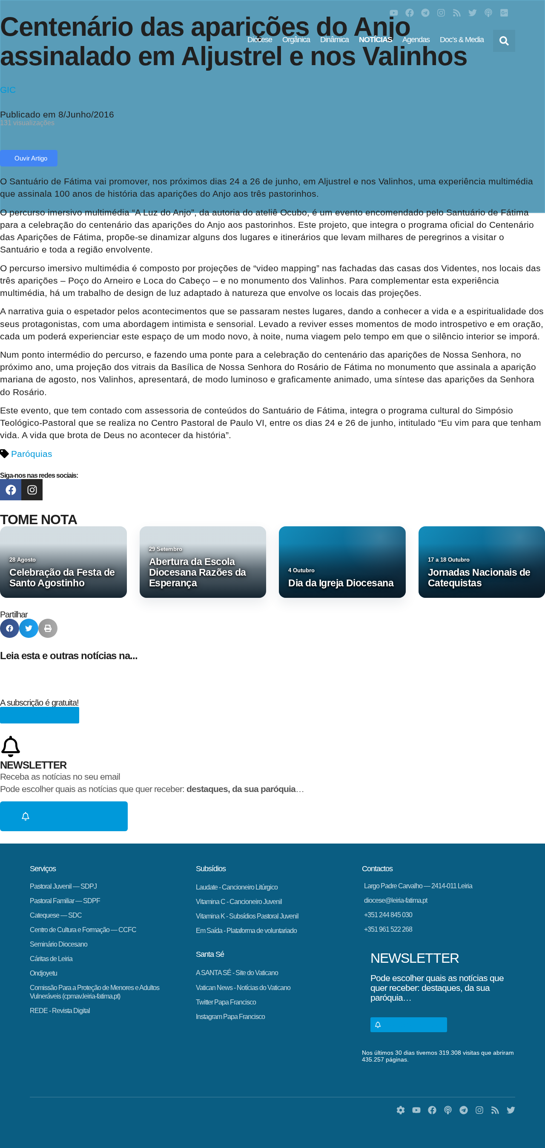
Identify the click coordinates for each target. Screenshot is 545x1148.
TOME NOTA (38, 519)
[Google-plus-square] (504, 13)
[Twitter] (472, 13)
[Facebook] (409, 13)
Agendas (416, 39)
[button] (504, 41)
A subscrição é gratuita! (39, 702)
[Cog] (400, 1110)
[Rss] (457, 13)
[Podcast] (488, 13)
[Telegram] (425, 13)
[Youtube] (394, 13)
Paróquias (31, 454)
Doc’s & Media (462, 39)
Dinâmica (334, 39)
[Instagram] (441, 13)
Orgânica (296, 39)
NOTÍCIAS (375, 39)
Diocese (259, 39)
